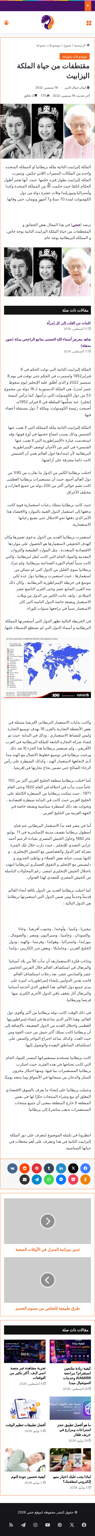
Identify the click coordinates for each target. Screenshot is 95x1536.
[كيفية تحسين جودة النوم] (25, 1460)
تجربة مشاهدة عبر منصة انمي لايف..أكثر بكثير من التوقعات (28, 1373)
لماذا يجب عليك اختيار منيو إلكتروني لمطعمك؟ (72, 1478)
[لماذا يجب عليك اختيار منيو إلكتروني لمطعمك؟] (70, 1460)
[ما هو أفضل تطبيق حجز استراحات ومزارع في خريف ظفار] (70, 1408)
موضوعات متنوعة (48, 45)
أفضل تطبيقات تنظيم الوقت (26, 1425)
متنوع (67, 45)
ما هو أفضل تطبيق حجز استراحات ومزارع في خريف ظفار (74, 1430)
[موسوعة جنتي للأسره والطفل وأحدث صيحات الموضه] (48, 22)
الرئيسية (80, 45)
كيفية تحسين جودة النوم (28, 1476)
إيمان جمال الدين (75, 87)
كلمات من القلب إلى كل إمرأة (69, 323)
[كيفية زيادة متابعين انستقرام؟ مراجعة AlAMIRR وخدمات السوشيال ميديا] (70, 1351)
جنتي (76, 224)
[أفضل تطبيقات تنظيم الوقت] (25, 1408)
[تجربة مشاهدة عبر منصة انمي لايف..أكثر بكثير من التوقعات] (25, 1351)
